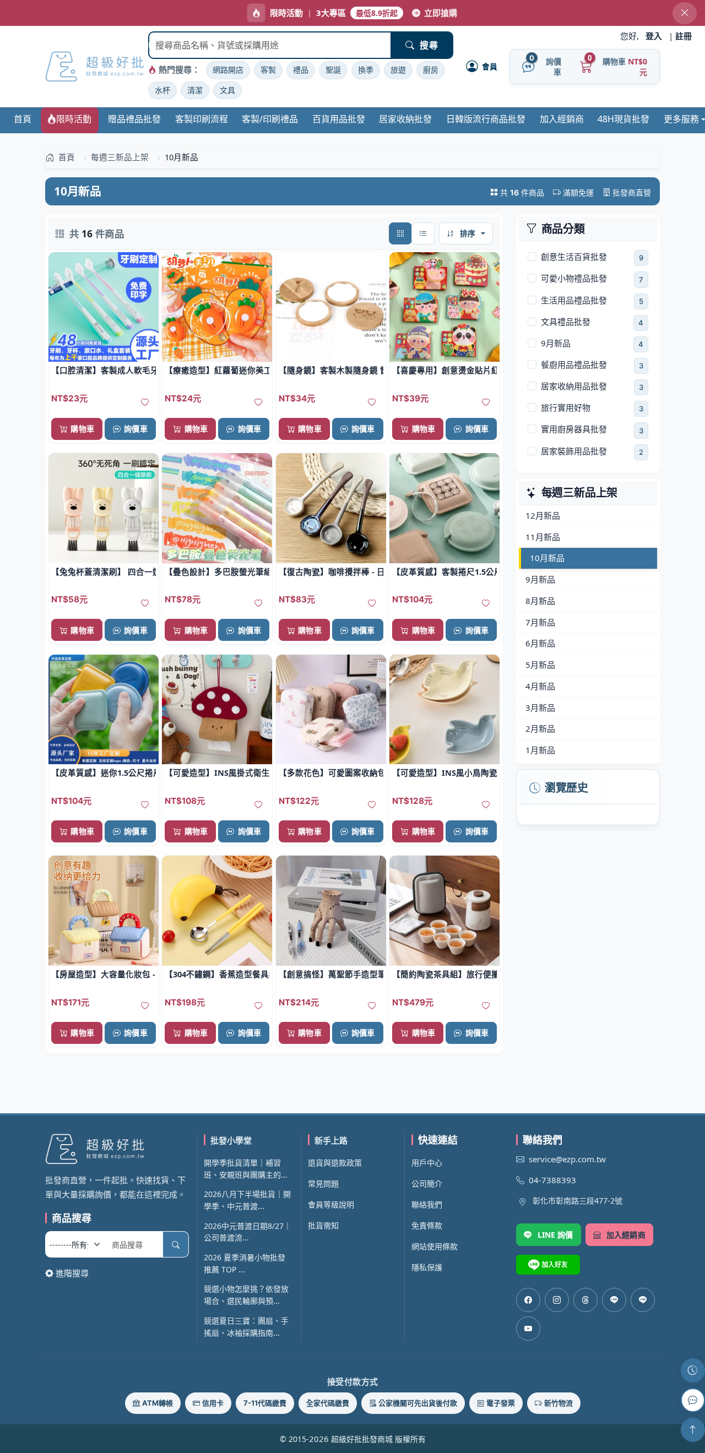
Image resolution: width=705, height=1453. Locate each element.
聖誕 (333, 69)
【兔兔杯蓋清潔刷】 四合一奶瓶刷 (103, 571)
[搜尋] (175, 1244)
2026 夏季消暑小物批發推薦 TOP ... (244, 1263)
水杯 (162, 90)
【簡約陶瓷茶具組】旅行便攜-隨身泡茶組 (444, 973)
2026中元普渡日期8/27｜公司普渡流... (247, 1232)
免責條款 (426, 1225)
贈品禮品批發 (134, 119)
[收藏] (145, 402)
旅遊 (398, 69)
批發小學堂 (231, 1140)
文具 (227, 90)
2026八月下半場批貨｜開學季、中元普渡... (247, 1200)
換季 (365, 69)
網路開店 (228, 69)
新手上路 (331, 1140)
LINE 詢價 (555, 1234)
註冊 (683, 35)
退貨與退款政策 (335, 1162)
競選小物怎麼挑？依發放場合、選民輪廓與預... (246, 1294)
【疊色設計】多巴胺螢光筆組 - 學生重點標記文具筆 (217, 571)
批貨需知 (323, 1225)
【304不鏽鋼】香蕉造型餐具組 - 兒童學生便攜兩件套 (217, 973)
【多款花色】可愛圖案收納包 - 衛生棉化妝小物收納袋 (331, 772)
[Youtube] (528, 1328)
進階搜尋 (72, 1272)
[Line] (643, 1300)
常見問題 (323, 1183)
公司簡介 (426, 1183)
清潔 (195, 90)
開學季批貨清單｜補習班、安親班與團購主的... (246, 1168)
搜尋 (428, 45)
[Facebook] (528, 1300)
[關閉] (685, 13)
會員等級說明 (331, 1204)
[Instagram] (557, 1300)
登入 (654, 35)
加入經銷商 (562, 119)
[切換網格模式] (400, 233)
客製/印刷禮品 (270, 119)
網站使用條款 (434, 1246)
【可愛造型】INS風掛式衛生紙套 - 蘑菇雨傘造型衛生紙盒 (217, 772)
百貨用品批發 (338, 119)
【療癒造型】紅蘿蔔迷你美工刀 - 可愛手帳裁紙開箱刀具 (217, 370)
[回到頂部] (693, 1430)
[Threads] (585, 1300)
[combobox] (270, 45)
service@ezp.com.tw (567, 1158)
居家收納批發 (405, 119)
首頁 (22, 119)
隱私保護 (426, 1267)
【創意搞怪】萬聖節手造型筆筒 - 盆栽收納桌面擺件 (331, 973)
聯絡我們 (426, 1204)
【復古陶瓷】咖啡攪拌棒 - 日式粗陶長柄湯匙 (331, 571)
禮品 (300, 69)
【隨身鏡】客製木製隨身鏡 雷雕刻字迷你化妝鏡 (331, 370)
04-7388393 (552, 1179)
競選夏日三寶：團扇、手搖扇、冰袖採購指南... (246, 1326)
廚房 (430, 69)
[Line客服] (614, 1300)
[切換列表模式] (423, 233)
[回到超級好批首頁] (117, 1148)
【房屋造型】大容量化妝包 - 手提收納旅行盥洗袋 (103, 973)
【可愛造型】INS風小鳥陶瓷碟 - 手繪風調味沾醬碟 (444, 772)
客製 (268, 69)
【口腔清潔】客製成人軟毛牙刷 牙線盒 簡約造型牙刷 (103, 370)
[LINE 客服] (693, 1400)
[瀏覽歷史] (693, 1370)
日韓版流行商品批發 (485, 119)
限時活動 (73, 119)
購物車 (82, 428)
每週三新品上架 (579, 492)
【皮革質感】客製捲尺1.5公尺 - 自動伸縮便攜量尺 (444, 571)
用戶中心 (426, 1162)
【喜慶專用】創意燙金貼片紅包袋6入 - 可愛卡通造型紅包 (444, 370)
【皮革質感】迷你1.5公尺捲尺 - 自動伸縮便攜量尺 (103, 772)
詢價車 (135, 428)
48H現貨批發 (623, 119)
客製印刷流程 (201, 119)
